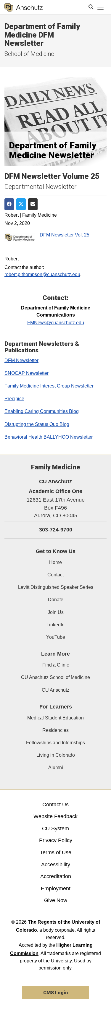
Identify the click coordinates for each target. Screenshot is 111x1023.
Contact (55, 574)
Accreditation (55, 876)
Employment (55, 888)
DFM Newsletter (21, 360)
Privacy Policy (55, 840)
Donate (55, 599)
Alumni (55, 767)
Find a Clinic (55, 664)
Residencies (55, 730)
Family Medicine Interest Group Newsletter (49, 385)
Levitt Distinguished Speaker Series (55, 587)
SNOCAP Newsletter (26, 373)
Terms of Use (55, 852)
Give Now (55, 900)
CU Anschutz (55, 690)
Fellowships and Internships (55, 742)
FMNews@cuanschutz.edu (55, 322)
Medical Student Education (55, 717)
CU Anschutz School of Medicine (55, 677)
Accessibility (55, 865)
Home (55, 562)
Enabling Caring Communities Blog (41, 411)
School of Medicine (29, 53)
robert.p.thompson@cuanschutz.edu (42, 274)
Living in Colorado (55, 755)
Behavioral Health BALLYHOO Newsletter (48, 437)
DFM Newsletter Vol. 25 (64, 234)
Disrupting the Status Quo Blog (36, 424)
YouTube (55, 637)
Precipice (14, 398)
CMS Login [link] (55, 993)
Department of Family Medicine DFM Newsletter (42, 35)
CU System (55, 828)
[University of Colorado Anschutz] (23, 7)
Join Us (56, 612)
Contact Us (55, 805)
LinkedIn (55, 624)
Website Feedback (55, 816)
